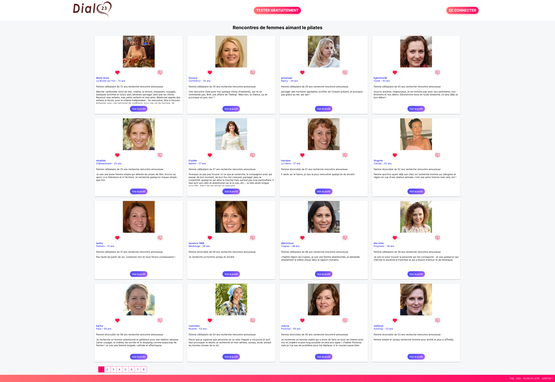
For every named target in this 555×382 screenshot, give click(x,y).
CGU (518, 378)
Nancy (284, 80)
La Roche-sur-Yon (105, 80)
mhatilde (101, 160)
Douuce (193, 77)
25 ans (117, 163)
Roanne (193, 328)
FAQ (512, 378)
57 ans (202, 163)
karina (99, 325)
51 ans (296, 163)
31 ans (110, 246)
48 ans (295, 246)
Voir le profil (138, 108)
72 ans (121, 80)
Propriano (379, 246)
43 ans (386, 80)
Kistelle (193, 160)
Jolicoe (285, 325)
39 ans (390, 246)
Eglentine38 (380, 77)
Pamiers (100, 246)
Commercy (195, 80)
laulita (99, 243)
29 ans (294, 80)
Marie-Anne (102, 77)
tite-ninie (379, 243)
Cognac (285, 246)
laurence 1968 (196, 243)
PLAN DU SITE (531, 378)
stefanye (378, 325)
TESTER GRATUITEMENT (277, 10)
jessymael (286, 77)
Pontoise (286, 328)
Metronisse (287, 243)
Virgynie (378, 160)
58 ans (206, 246)
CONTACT (547, 378)
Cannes (378, 163)
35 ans (206, 80)
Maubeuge (194, 246)
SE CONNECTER (462, 10)
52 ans (388, 163)
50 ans (296, 328)
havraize (286, 160)
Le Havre (286, 163)
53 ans (203, 328)
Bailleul (192, 163)
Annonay (378, 328)
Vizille (377, 80)
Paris (98, 328)
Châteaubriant (104, 163)
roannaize (194, 325)
